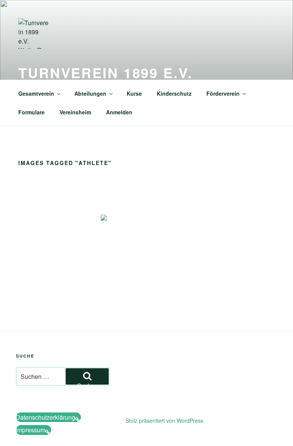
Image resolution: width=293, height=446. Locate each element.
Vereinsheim (75, 112)
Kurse (134, 93)
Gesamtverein (36, 93)
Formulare (31, 112)
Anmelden (119, 112)
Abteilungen (90, 93)
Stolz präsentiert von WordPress (164, 420)
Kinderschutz (174, 93)
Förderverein (223, 93)
